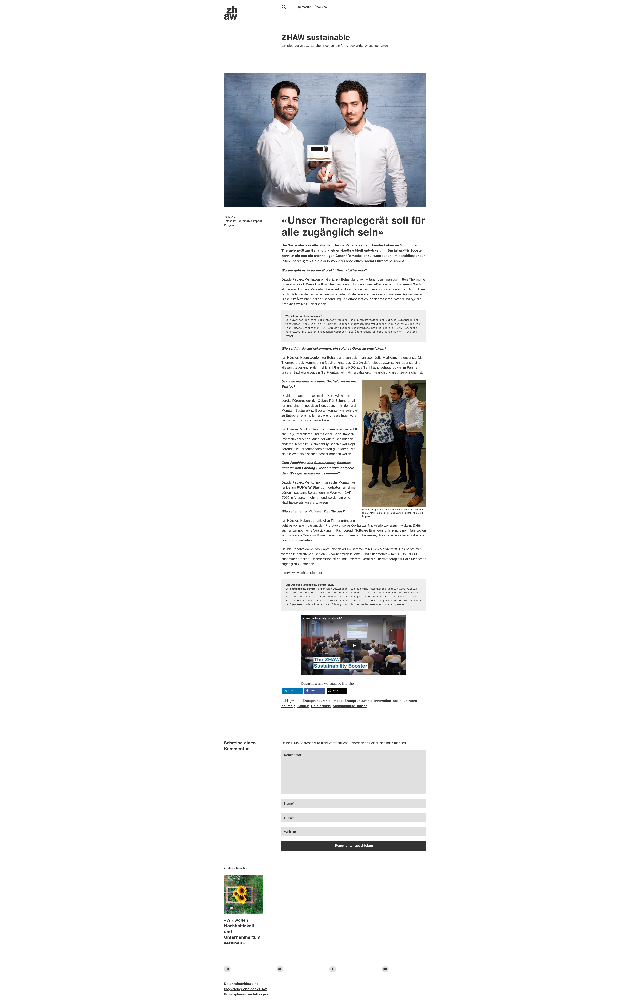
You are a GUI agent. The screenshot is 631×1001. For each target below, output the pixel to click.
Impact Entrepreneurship (352, 701)
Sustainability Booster (303, 589)
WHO (288, 336)
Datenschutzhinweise (241, 984)
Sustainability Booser (350, 706)
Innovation (382, 701)
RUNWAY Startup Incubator (318, 487)
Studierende (321, 706)
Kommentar (292, 755)
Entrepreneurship (316, 701)
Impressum (304, 7)
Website (290, 832)
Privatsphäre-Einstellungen (246, 994)
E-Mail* (289, 817)
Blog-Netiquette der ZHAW (245, 989)
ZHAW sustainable (315, 38)
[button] (292, 691)
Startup (303, 706)
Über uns (321, 7)
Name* (289, 803)
